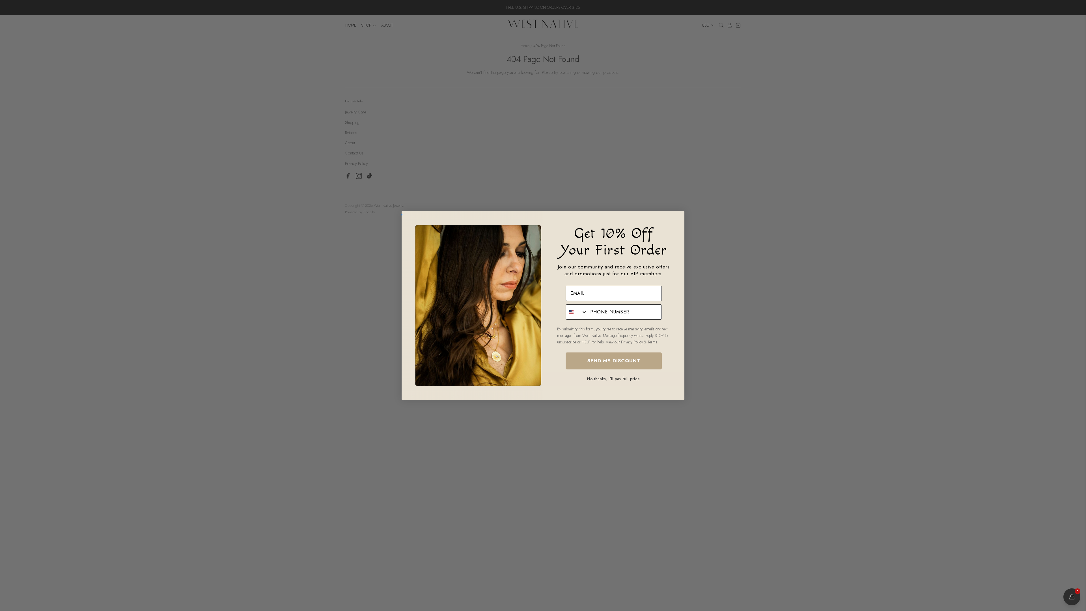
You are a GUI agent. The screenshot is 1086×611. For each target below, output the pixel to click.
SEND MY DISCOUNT (613, 360)
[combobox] (576, 312)
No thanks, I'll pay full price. (614, 379)
